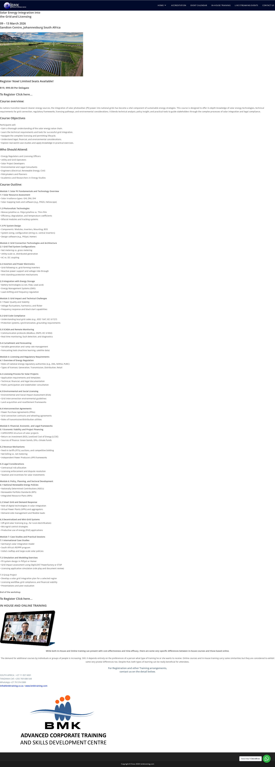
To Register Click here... (16, 94)
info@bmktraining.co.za (11, 685)
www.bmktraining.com (36, 685)
